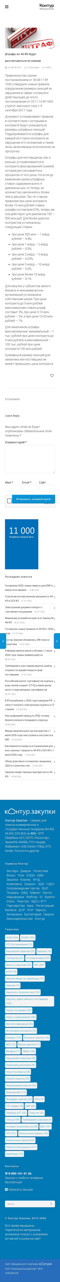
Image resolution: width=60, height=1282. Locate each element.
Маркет (35, 892)
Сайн (40, 875)
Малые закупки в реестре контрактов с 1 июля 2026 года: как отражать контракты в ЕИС (29, 735)
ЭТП (11, 1133)
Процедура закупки (19, 1099)
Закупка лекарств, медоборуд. (25, 978)
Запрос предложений (21, 1017)
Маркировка (15, 897)
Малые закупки (29, 1044)
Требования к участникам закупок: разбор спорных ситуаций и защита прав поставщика (28, 670)
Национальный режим (20, 1065)
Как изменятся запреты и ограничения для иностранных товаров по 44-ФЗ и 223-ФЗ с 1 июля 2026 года (29, 750)
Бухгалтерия (32, 914)
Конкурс (13, 1037)
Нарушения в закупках (21, 1058)
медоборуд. (14, 1154)
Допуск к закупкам (18, 965)
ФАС (45, 1126)
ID (41, 897)
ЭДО (41, 884)
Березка (44, 951)
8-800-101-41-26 (19, 1173)
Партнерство (15, 905)
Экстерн (12, 871)
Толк (21, 875)
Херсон (41, 910)
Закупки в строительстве (23, 992)
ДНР (21, 910)
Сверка (49, 914)
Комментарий (16, 442)
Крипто (50, 897)
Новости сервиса (18, 1072)
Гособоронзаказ (38, 958)
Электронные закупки (20, 1140)
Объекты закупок (18, 1078)
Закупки (12, 879)
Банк (30, 905)
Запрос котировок (19, 1010)
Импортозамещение (19, 1024)
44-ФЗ (12, 937)
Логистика (40, 871)
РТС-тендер (14, 1106)
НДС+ (50, 884)
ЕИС (39, 965)
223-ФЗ (28, 937)
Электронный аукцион (21, 1147)
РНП (39, 1099)
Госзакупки (15, 958)
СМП (30, 1106)
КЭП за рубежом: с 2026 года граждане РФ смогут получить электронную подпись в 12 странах (29, 705)
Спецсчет (36, 1113)
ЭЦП (45, 888)
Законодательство (19, 918)
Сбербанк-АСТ (16, 1113)
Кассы (47, 892)
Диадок (25, 871)
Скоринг (30, 884)
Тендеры (12, 892)
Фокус (11, 875)
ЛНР (30, 910)
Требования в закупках (37, 1119)
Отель (10, 901)
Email (26, 482)
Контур (40, 918)
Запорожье (14, 914)
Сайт (42, 482)
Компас (25, 879)
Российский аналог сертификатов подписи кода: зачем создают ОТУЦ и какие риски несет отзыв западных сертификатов (29, 685)
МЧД (36, 879)
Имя (9, 482)
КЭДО (30, 875)
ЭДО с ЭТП (38, 901)
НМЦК (28, 1051)
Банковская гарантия (20, 951)
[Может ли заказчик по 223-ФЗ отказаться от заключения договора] (57, 641)
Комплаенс (14, 884)
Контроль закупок (36, 1037)
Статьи (13, 1119)
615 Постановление (19, 944)
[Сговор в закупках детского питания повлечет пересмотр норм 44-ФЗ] (3, 641)
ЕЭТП (11, 971)
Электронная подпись (33, 1133)
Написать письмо (20, 1189)
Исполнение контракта (21, 1030)
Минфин (13, 1051)
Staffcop (32, 897)
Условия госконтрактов (22, 1126)
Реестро (23, 901)
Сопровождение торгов (23, 888)
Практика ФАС (16, 1092)
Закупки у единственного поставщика (27, 1001)
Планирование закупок (21, 1085)
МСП (11, 1044)
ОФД (24, 892)
